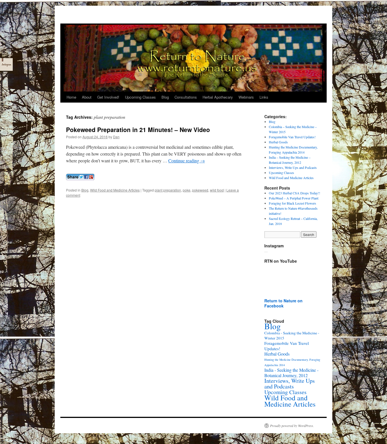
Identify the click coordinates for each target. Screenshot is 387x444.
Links (264, 97)
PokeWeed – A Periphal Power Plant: (294, 198)
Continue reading (186, 160)
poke (186, 190)
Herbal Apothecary (218, 97)
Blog (165, 97)
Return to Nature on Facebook (283, 303)
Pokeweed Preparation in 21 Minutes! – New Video (138, 129)
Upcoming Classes (140, 97)
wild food (217, 190)
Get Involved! (108, 97)
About (87, 97)
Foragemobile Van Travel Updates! (292, 137)
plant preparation (168, 190)
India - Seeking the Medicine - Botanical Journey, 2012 (291, 373)
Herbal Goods (278, 142)
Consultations (186, 97)
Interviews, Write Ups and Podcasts (293, 167)
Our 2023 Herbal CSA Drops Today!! (294, 193)
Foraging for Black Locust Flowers (292, 203)
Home (71, 97)
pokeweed (200, 190)
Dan (116, 136)
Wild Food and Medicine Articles (115, 190)
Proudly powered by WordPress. (292, 425)
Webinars (246, 97)
